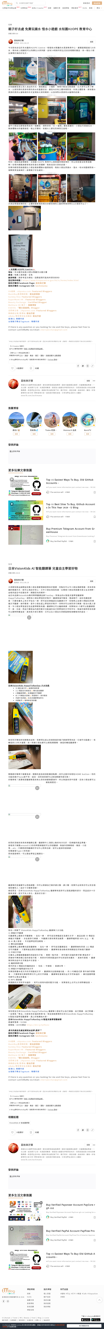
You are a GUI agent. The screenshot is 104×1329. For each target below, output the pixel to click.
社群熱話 (24, 8)
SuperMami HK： (27, 299)
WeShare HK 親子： (22, 305)
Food (35, 1318)
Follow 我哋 (52, 359)
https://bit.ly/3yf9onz (38, 1024)
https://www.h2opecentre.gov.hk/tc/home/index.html (51, 280)
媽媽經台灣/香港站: (21, 313)
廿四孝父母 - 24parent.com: (32, 310)
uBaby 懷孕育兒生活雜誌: (24, 316)
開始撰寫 (97, 3)
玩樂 (10, 24)
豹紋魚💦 (34, 430)
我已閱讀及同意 (84, 1326)
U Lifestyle (7, 1318)
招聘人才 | (39, 1320)
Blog (41, 1318)
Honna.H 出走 (69, 430)
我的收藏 (47, 1300)
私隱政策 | (31, 1320)
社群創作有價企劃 (9, 8)
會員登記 (86, 3)
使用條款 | (23, 1320)
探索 (49, 8)
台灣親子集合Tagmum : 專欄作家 (23, 321)
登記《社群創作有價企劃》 (34, 349)
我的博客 (47, 1306)
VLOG (85, 8)
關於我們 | (6, 1320)
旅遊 (26, 355)
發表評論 (15, 451)
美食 (91, 8)
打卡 (21, 355)
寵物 (42, 355)
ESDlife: (24, 307)
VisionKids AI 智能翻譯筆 (19, 1123)
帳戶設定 (47, 1297)
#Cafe (84, 1293)
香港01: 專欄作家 (16, 318)
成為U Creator (38, 8)
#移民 (62, 1297)
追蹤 (91, 41)
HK (22, 1318)
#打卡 (73, 1293)
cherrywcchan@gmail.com (53, 329)
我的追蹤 (47, 1303)
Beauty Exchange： (27, 302)
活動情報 (57, 355)
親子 (36, 355)
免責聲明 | (14, 1320)
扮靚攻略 (49, 355)
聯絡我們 (47, 1320)
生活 (10, 564)
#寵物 (62, 1293)
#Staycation (92, 1293)
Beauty (28, 1318)
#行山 (68, 1293)
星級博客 (65, 8)
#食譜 (78, 1293)
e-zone (47, 1318)
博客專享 (74, 8)
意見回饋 (30, 1306)
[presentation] (8, 421)
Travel (16, 1318)
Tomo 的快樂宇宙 (52, 430)
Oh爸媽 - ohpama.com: (30, 291)
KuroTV (87, 430)
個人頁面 (47, 1293)
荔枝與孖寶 (19, 40)
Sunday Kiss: (25, 296)
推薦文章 (56, 8)
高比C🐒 (16, 430)
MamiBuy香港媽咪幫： (24, 294)
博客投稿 (30, 1310)
